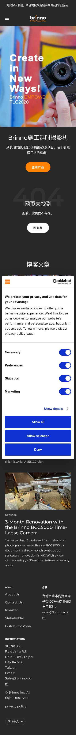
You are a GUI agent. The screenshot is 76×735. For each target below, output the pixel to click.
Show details (53, 408)
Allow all (38, 422)
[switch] (65, 365)
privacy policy (15, 706)
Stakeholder (14, 618)
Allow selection (38, 436)
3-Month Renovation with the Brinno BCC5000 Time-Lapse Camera (36, 527)
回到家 (38, 227)
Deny (38, 449)
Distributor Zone (18, 626)
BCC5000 (11, 515)
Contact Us (13, 602)
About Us (12, 594)
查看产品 (38, 167)
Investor (11, 610)
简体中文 (13, 721)
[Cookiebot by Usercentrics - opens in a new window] (53, 282)
